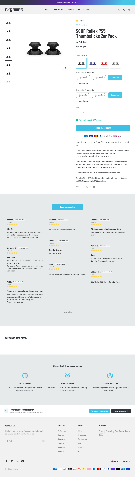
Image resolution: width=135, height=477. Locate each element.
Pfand (80, 431)
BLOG (78, 10)
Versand (61, 443)
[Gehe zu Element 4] (8, 48)
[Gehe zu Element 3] (8, 40)
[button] (77, 21)
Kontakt (61, 452)
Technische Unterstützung (99, 411)
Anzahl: (78, 108)
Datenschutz (82, 439)
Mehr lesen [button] (11, 271)
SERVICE (71, 10)
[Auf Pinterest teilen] (90, 187)
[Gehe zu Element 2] (8, 31)
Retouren (61, 447)
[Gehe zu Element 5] (8, 57)
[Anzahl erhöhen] (88, 112)
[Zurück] (44, 2)
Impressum (82, 435)
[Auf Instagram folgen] (17, 461)
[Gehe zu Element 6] (8, 65)
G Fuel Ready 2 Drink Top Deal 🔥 (67, 2)
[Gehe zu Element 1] (8, 23)
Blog (79, 452)
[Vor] (90, 2)
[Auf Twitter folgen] (11, 461)
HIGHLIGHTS (58, 10)
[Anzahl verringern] (79, 112)
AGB (79, 443)
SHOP (47, 10)
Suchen (61, 435)
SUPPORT (86, 10)
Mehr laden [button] (67, 312)
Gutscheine (62, 431)
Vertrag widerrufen (120, 411)
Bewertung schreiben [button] (67, 207)
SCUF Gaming (81, 25)
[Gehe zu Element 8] (8, 82)
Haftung (81, 447)
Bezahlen (61, 439)
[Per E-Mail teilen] (94, 187)
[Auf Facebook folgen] (6, 461)
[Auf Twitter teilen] (87, 187)
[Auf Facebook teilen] (83, 187)
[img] (25, 224)
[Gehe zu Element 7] (8, 73)
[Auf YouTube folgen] (22, 461)
